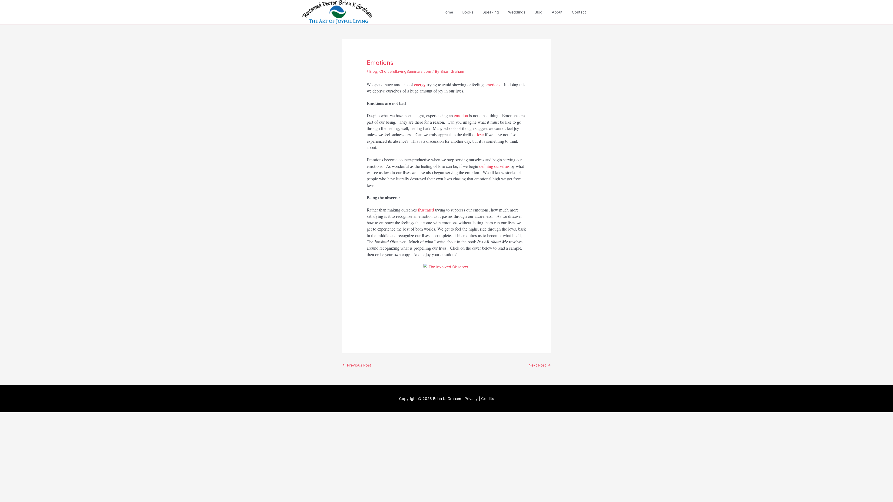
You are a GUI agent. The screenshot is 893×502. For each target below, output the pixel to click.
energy (420, 84)
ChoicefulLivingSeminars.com (405, 71)
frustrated (426, 210)
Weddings (516, 12)
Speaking (491, 12)
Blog (539, 12)
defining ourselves (494, 166)
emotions (492, 84)
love (480, 134)
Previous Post (356, 365)
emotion (461, 115)
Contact (579, 12)
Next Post (540, 365)
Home (448, 12)
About (557, 12)
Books (467, 12)
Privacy (471, 398)
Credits (487, 398)
